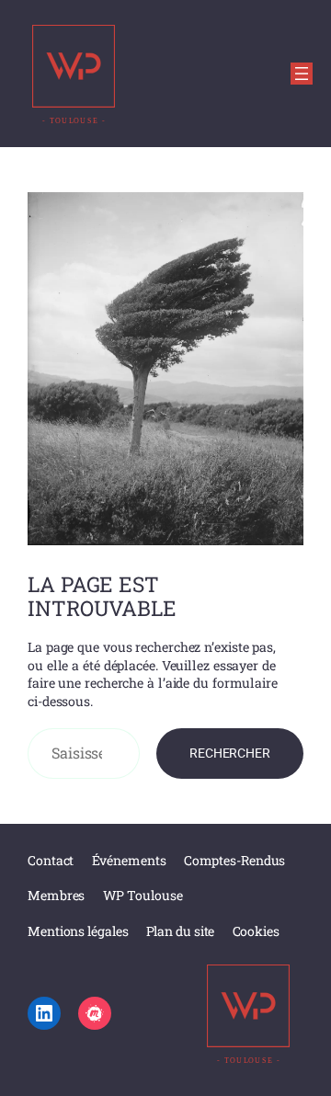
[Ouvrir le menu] (302, 74)
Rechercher (229, 753)
